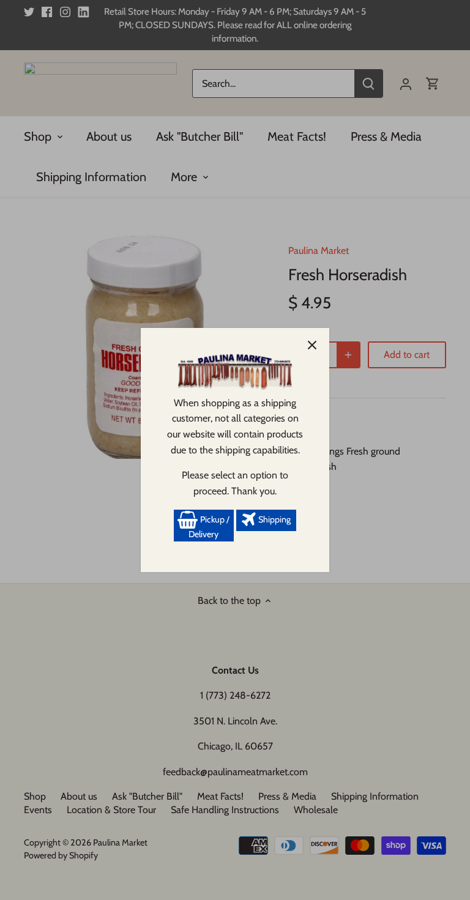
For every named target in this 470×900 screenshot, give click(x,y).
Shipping (273, 519)
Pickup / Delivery (208, 527)
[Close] (312, 345)
